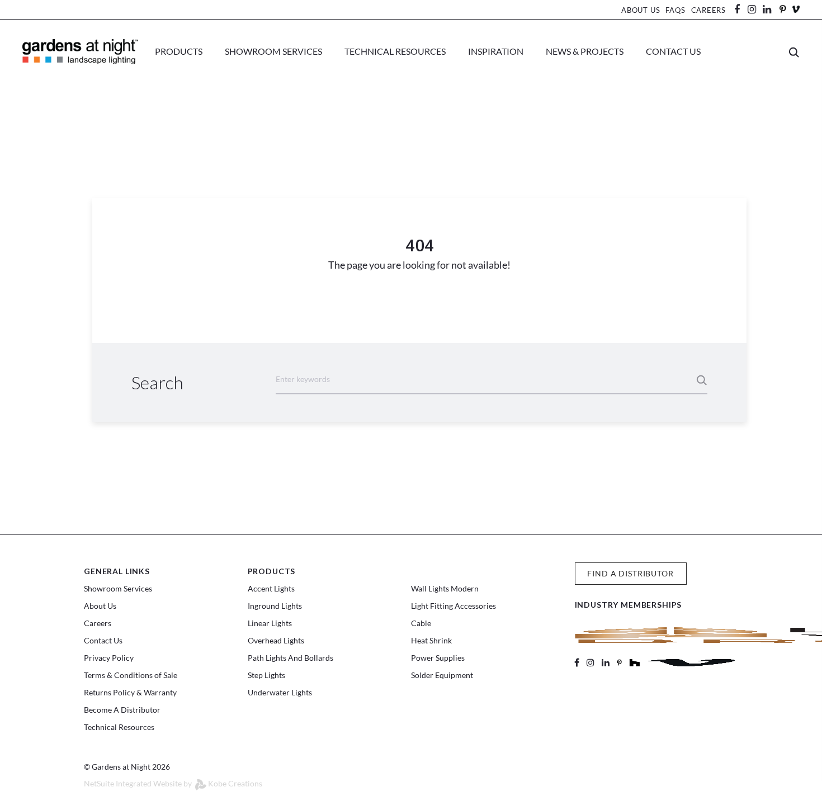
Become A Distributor (122, 709)
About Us (640, 10)
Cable (421, 623)
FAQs (675, 10)
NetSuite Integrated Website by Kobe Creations (173, 783)
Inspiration (495, 51)
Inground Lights (275, 605)
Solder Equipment (442, 675)
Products (178, 51)
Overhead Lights (276, 640)
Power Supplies (438, 657)
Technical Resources (395, 51)
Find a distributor (630, 573)
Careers (708, 10)
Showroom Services (273, 51)
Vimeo (796, 9)
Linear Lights (270, 623)
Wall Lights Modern (445, 588)
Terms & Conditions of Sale (130, 675)
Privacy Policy (109, 657)
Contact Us (673, 51)
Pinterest (782, 9)
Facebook (740, 9)
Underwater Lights (280, 692)
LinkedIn (772, 9)
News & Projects (584, 51)
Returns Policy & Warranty (130, 692)
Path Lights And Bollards (290, 657)
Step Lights (266, 675)
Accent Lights (271, 588)
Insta (752, 9)
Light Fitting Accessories (453, 605)
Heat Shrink (431, 640)
